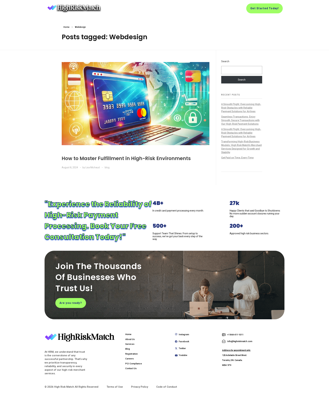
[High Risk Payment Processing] (73, 7)
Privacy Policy (139, 386)
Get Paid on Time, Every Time (237, 157)
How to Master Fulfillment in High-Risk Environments (126, 158)
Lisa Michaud (93, 167)
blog (107, 167)
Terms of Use (115, 386)
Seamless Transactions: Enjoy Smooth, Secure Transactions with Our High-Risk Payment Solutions (240, 120)
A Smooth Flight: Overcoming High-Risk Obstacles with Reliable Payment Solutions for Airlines (241, 108)
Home (66, 27)
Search (225, 61)
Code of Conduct (166, 386)
